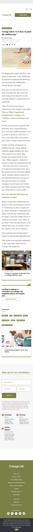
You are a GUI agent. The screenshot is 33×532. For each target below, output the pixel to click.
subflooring (7, 325)
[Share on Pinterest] (12, 44)
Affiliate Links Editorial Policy (16, 482)
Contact (16, 488)
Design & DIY (7, 28)
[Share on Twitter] (10, 44)
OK (16, 529)
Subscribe (23, 15)
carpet (5, 315)
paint (25, 315)
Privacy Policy (16, 476)
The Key (22, 415)
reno (13, 320)
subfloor (21, 320)
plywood (5, 320)
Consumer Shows (16, 505)
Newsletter (16, 494)
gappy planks (15, 151)
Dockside (8, 415)
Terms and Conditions (16, 485)
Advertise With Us (16, 491)
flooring (17, 315)
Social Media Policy (16, 479)
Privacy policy (18, 527)
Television (16, 499)
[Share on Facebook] (7, 44)
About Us (16, 473)
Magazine (16, 502)
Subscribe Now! (11, 299)
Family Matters (7, 429)
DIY (11, 315)
